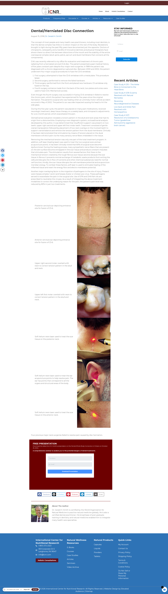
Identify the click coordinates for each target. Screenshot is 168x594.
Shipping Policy (125, 556)
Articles (70, 559)
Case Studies (72, 555)
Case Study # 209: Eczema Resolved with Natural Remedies (125, 95)
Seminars (71, 563)
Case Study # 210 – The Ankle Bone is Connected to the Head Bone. (126, 87)
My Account (123, 544)
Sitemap (89, 591)
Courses (70, 551)
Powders (98, 552)
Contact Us (123, 548)
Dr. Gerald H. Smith (53, 36)
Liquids (97, 548)
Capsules (98, 544)
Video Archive (73, 567)
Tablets (97, 556)
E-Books (70, 547)
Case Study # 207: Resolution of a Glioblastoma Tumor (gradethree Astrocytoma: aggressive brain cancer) (126, 120)
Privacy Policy (124, 552)
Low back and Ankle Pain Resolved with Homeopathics (125, 109)
